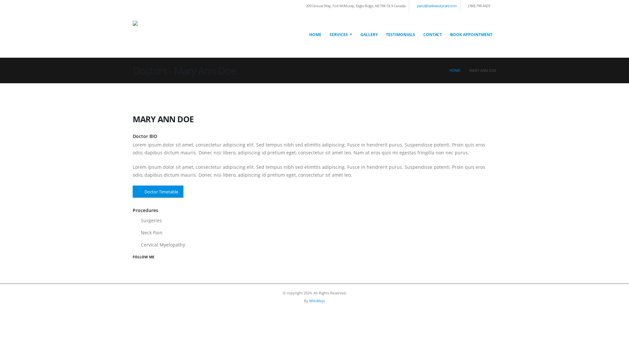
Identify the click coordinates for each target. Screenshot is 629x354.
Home (315, 34)
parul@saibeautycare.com (437, 5)
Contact (432, 34)
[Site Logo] (198, 35)
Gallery (369, 34)
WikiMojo (317, 300)
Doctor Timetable (161, 192)
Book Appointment (471, 34)
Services (339, 34)
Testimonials (400, 34)
